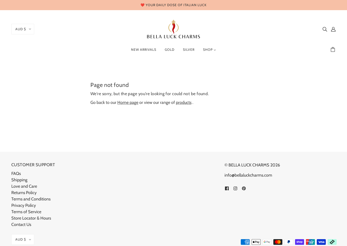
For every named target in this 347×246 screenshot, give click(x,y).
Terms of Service (26, 211)
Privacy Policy (23, 205)
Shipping (19, 179)
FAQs (16, 173)
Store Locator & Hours (31, 218)
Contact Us (21, 224)
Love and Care (24, 186)
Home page (127, 102)
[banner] (173, 28)
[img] (325, 29)
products (183, 102)
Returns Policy (24, 192)
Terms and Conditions (31, 199)
